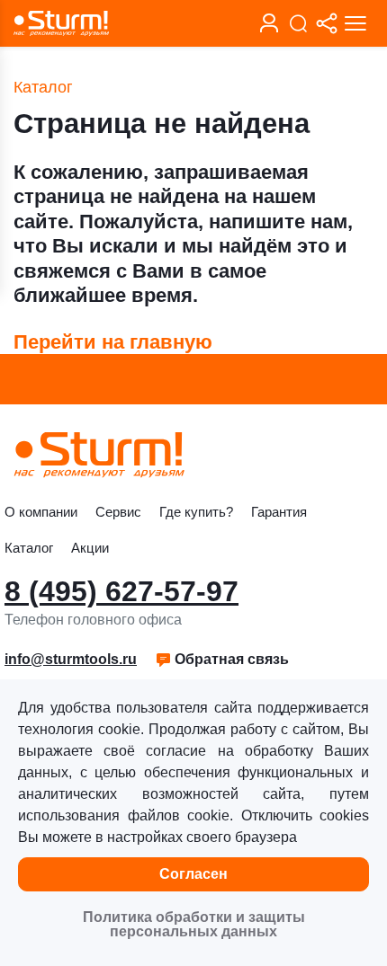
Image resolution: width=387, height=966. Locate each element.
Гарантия (279, 511)
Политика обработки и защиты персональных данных (194, 924)
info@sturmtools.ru (70, 659)
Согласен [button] (193, 874)
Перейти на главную (113, 342)
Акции (90, 547)
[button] (222, 659)
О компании (40, 511)
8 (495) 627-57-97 (121, 591)
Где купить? (196, 511)
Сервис (118, 511)
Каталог (28, 547)
